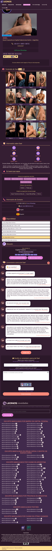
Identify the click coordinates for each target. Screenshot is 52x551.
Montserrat (35, 431)
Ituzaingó (10, 474)
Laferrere (35, 475)
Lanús (9, 477)
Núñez (9, 433)
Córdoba (9, 470)
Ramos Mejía (10, 485)
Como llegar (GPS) (36, 258)
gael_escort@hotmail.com (26, 206)
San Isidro (10, 487)
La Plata (9, 475)
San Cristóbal (10, 442)
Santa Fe (9, 504)
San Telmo (10, 444)
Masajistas (11, 4)
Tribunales (35, 444)
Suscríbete (7, 415)
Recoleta (35, 438)
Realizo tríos (7, 179)
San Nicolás (35, 442)
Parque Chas (10, 436)
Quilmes (34, 483)
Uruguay (9, 513)
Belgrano (10, 425)
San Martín (10, 489)
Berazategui (10, 468)
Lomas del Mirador (11, 479)
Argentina (10, 509)
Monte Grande (11, 481)
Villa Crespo (10, 446)
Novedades (18, 4)
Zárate (34, 492)
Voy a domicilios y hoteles (29, 179)
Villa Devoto (35, 446)
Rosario (34, 485)
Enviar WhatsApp (21, 50)
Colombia (35, 509)
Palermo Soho (36, 435)
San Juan (35, 487)
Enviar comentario (26, 394)
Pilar (9, 483)
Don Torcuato (10, 472)
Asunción (35, 518)
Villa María (10, 492)
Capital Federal (36, 468)
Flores (34, 429)
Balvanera (35, 423)
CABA (34, 464)
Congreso (10, 429)
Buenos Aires (11, 464)
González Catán (36, 472)
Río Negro (9, 502)
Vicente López (36, 491)
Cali (8, 520)
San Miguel (35, 489)
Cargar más (26, 352)
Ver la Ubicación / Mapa (18, 258)
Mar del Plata (35, 479)
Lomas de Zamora (36, 477)
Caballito (34, 425)
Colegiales (35, 427)
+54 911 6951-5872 (21, 43)
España (9, 511)
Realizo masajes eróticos (17, 179)
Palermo (35, 433)
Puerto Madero (11, 438)
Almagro (10, 423)
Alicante (9, 518)
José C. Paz (35, 474)
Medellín (34, 520)
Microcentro (35, 455)
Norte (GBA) (10, 457)
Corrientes (35, 470)
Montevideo (10, 522)
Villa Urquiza (10, 448)
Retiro (9, 440)
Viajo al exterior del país (26, 182)
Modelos (4, 4)
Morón (34, 481)
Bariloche (35, 466)
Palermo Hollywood (12, 435)
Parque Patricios (36, 436)
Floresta (9, 431)
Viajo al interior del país (42, 179)
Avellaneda (10, 466)
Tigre (9, 491)
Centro (9, 455)
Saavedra (35, 440)
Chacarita (10, 427)
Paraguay (35, 511)
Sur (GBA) (10, 459)
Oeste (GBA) (36, 457)
